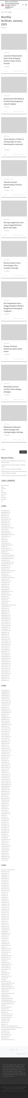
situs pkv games (13, 1073)
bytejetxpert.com (5, 677)
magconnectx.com (5, 1020)
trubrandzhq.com (5, 911)
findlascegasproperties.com (7, 983)
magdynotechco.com (6, 702)
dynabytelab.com (5, 878)
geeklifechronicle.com (6, 948)
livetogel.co (4, 979)
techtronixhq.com (5, 690)
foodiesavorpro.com (6, 952)
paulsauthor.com (5, 593)
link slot (11, 1066)
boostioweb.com (5, 873)
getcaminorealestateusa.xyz (7, 1039)
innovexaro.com (5, 796)
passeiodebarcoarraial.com (7, 527)
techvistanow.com (5, 733)
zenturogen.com (5, 824)
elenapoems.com (5, 579)
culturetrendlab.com (6, 966)
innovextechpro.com (6, 622)
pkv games (3, 499)
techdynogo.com (5, 608)
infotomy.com (4, 603)
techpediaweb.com (5, 627)
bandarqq (3, 492)
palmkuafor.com (5, 515)
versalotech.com (5, 935)
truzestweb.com (5, 848)
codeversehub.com (5, 779)
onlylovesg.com (5, 991)
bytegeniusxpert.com (6, 710)
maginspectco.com (5, 678)
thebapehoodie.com (6, 572)
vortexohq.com (4, 954)
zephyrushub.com (5, 875)
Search (3, 449)
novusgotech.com (5, 819)
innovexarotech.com (6, 668)
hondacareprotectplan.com (7, 557)
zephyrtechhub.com (5, 846)
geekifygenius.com (5, 972)
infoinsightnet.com (5, 719)
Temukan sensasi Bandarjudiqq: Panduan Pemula (13, 184)
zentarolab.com (4, 851)
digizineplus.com (5, 794)
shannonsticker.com (5, 524)
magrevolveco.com (5, 666)
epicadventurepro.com (6, 955)
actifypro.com (4, 921)
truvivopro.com (4, 892)
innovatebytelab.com (6, 712)
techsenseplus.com (5, 642)
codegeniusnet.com (5, 717)
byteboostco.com (5, 746)
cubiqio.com (4, 947)
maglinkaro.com (5, 770)
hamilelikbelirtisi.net (5, 933)
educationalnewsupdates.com (8, 869)
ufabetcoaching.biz (5, 1032)
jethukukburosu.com (6, 565)
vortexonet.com (5, 883)
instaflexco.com (5, 924)
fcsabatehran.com (5, 582)
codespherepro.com (6, 658)
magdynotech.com (5, 791)
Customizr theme (21, 1090)
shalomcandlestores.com (7, 550)
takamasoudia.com (5, 587)
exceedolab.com (5, 938)
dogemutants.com (5, 584)
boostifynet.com (5, 912)
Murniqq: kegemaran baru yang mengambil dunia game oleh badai (14, 225)
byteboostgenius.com (6, 784)
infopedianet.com (5, 788)
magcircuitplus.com (5, 671)
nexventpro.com (5, 914)
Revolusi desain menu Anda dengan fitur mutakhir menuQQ (12, 265)
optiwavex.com (4, 843)
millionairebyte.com (5, 1036)
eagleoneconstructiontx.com (8, 988)
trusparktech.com (5, 909)
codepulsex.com (5, 762)
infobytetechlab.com (6, 656)
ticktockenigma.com (6, 969)
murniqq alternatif (6, 1071)
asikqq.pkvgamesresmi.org (8, 1076)
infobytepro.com (5, 714)
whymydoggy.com (5, 510)
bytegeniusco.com (5, 639)
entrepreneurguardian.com (7, 1003)
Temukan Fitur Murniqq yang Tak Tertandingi (11, 469)
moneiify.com (4, 546)
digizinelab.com (4, 759)
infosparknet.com (5, 800)
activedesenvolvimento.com (7, 993)
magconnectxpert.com (6, 750)
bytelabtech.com (5, 698)
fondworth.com (4, 529)
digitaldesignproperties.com (8, 534)
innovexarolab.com (5, 654)
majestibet (14, 1074)
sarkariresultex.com (5, 536)
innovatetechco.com (6, 630)
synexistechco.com (5, 890)
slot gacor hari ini (15, 1068)
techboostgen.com (5, 695)
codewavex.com (5, 745)
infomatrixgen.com (5, 653)
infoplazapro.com (5, 634)
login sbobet (20, 1066)
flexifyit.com (4, 815)
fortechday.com (5, 1038)
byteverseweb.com (5, 781)
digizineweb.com (5, 726)
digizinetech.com (5, 651)
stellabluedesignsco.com (7, 591)
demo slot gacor (5, 485)
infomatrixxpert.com (6, 729)
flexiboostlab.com (5, 928)
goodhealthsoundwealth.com (8, 577)
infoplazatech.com (5, 709)
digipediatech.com (5, 612)
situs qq (7, 1073)
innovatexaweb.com (5, 700)
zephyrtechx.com (5, 916)
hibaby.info (3, 1005)
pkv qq (2, 495)
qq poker (6, 1066)
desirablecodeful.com (6, 594)
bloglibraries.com (5, 569)
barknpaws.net (4, 539)
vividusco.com (4, 894)
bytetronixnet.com (5, 675)
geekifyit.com (4, 551)
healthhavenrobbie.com (6, 984)
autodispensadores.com (7, 1014)
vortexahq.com (4, 895)
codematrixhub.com (5, 641)
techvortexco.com (5, 705)
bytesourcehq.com (5, 721)
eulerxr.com (4, 971)
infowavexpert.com (5, 637)
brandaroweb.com (5, 858)
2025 (6, 12)
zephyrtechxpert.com (6, 755)
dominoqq (3, 488)
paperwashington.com (6, 1007)
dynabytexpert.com (5, 813)
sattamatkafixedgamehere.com (8, 1002)
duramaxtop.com (5, 586)
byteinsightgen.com (5, 649)
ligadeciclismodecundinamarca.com (9, 1026)
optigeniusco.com (5, 904)
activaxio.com (4, 940)
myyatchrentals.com (6, 548)
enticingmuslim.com (5, 575)
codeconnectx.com (5, 728)
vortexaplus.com (5, 836)
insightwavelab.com (5, 957)
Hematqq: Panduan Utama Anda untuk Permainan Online (14, 475)
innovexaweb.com (5, 825)
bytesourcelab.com (5, 798)
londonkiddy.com (5, 1031)
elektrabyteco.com (5, 748)
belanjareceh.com (5, 522)
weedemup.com (5, 1008)
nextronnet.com (5, 820)
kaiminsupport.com (5, 521)
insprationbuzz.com (5, 526)
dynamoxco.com (5, 822)
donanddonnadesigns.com (7, 986)
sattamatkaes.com (5, 553)
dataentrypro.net (5, 517)
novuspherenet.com (6, 839)
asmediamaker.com (5, 543)
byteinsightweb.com (6, 615)
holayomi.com (4, 1024)
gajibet (23, 1074)
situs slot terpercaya (6, 1068)
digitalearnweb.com (5, 512)
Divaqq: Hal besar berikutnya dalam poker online (13, 349)
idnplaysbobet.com (5, 996)
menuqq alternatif (6, 1064)
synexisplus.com (5, 881)
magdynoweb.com (5, 765)
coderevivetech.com (6, 665)
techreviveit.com (5, 636)
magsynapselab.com (6, 618)
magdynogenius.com (6, 617)
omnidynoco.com (5, 844)
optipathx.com (4, 807)
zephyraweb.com (5, 900)
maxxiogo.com (4, 817)
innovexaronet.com (5, 731)
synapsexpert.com (5, 849)
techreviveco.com (5, 769)
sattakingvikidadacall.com (7, 998)
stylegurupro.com (5, 943)
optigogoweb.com (5, 856)
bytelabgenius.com (5, 629)
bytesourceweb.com (6, 661)
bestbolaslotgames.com (7, 1000)
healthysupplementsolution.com (8, 605)
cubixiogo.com (4, 837)
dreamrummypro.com (6, 519)
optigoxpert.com (5, 918)
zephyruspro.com (5, 805)
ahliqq (2, 487)
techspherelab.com (5, 776)
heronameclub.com (5, 598)
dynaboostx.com (5, 923)
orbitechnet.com (5, 841)
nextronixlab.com (5, 808)
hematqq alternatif (11, 1069)
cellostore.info (4, 541)
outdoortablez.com (5, 601)
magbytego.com (5, 716)
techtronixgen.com (5, 620)
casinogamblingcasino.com (7, 558)
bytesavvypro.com (5, 647)
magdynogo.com (5, 680)
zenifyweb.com (4, 978)
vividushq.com (4, 834)
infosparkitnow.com (5, 704)
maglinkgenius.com (5, 741)
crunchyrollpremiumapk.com (7, 555)
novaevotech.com (5, 738)
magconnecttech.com (6, 976)
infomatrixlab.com (5, 777)
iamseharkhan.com (5, 531)
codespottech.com (5, 606)
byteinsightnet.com (5, 722)
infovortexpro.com (5, 670)
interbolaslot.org (5, 514)
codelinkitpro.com (5, 693)
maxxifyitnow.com (5, 801)
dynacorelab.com (5, 888)
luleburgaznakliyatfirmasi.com (8, 570)
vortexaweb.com (5, 902)
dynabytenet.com (5, 772)
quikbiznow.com (5, 853)
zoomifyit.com (4, 860)
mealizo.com (4, 538)
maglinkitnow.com (5, 613)
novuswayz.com (5, 919)
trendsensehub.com (6, 967)
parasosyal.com (5, 574)
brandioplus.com (5, 827)
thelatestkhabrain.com (6, 533)
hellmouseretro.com (6, 581)
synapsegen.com (5, 831)
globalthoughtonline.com (7, 545)
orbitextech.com (5, 974)
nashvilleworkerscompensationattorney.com (11, 1027)
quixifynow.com (4, 803)
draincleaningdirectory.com (7, 562)
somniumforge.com (5, 567)
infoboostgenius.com (6, 644)
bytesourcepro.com (5, 774)
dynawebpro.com (5, 829)
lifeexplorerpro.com (5, 959)
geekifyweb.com (5, 707)
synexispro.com (5, 1022)
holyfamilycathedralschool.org (8, 1029)
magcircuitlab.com (5, 743)
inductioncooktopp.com (6, 1015)
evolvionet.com (4, 880)
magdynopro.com (5, 632)
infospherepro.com (5, 950)
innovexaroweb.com (6, 767)
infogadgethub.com (5, 692)
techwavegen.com (5, 646)
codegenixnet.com (5, 660)
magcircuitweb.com (5, 623)
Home (2, 12)
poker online (4, 494)
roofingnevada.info (5, 1019)
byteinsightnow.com (6, 663)
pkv (2, 490)
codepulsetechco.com (6, 724)
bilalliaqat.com (4, 1012)
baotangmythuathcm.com (7, 563)
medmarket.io (4, 599)
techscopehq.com (5, 793)
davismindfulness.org (6, 1034)
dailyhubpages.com (5, 995)
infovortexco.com (5, 757)
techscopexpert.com (6, 625)
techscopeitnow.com (6, 673)
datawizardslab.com (6, 945)
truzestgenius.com (5, 752)
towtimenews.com (5, 560)
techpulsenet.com (5, 753)
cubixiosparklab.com (6, 736)
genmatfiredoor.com (6, 981)
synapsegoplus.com (6, 786)
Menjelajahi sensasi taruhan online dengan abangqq (12, 389)
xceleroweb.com (5, 855)
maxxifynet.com (4, 885)
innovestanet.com (5, 812)
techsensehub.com (5, 697)
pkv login (15, 1066)
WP (8, 1090)
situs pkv (20, 1064)
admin (6, 111)
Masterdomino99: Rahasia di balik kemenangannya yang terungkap (14, 101)
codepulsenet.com (5, 789)
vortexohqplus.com (5, 929)
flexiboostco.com (5, 871)
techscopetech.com (6, 764)
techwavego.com (5, 760)
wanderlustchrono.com (6, 964)
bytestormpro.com (5, 962)
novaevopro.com (5, 907)
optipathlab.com (5, 876)
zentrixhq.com (4, 810)
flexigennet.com (5, 596)
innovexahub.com (5, 887)
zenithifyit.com (4, 897)
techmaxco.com (5, 936)
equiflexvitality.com (5, 990)
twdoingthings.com (5, 589)
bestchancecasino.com (6, 1010)
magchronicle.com (5, 610)
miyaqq (19, 1074)
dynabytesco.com (5, 942)
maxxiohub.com (4, 899)
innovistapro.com (5, 926)
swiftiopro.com (4, 931)
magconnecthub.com (6, 783)
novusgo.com (4, 960)
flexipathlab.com (5, 832)
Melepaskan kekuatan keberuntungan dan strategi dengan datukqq (13, 429)
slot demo (3, 497)
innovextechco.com (5, 740)
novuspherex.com (5, 905)
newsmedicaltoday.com (6, 1017)
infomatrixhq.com (5, 734)
